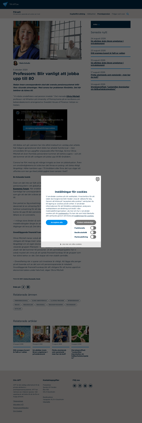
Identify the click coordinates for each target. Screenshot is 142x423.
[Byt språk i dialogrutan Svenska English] (97, 179)
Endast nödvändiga (85, 222)
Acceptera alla (57, 222)
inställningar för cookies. (84, 216)
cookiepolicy (63, 213)
